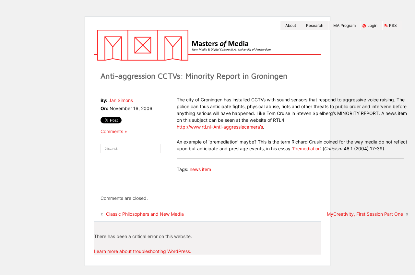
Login (372, 25)
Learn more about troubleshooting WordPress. (142, 251)
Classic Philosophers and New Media (145, 214)
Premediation (306, 148)
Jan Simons (121, 100)
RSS (393, 25)
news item (200, 169)
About (290, 25)
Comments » (114, 131)
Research (314, 25)
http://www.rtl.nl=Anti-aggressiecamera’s (220, 127)
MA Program (344, 25)
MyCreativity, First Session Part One (365, 214)
